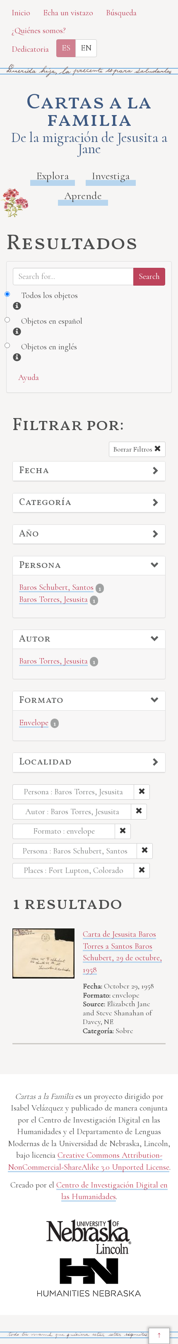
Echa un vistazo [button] (68, 13)
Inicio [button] (21, 13)
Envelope (33, 723)
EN (86, 48)
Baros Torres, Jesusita (53, 599)
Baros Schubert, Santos (56, 587)
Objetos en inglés (49, 347)
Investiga (111, 175)
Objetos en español (51, 321)
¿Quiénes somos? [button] (39, 31)
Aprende (83, 195)
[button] (89, 471)
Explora (52, 175)
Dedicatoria (30, 49)
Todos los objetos (49, 296)
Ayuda (28, 377)
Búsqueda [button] (121, 13)
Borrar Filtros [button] (133, 449)
